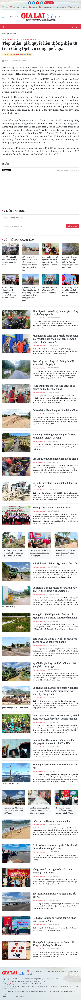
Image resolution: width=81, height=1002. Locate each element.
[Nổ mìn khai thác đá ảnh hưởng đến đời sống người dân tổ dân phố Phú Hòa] (16, 748)
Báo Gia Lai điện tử (40, 17)
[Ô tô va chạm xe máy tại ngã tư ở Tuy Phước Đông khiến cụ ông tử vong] (16, 853)
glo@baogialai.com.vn (14, 984)
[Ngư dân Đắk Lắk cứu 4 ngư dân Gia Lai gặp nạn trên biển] (10, 249)
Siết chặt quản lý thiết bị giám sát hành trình (56, 563)
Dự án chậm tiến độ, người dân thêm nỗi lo (55, 410)
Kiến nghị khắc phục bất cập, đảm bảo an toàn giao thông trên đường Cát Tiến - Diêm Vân (29, 263)
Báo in (25, 7)
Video (6, 7)
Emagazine (62, 7)
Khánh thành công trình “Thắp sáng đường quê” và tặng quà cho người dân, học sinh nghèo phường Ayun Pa (55, 338)
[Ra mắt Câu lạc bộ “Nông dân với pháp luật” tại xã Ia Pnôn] (16, 925)
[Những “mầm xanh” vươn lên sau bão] (16, 515)
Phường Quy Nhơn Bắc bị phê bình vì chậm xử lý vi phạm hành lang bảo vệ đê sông (13, 553)
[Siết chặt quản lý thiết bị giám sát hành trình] (16, 571)
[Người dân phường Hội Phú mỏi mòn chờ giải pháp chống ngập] (16, 671)
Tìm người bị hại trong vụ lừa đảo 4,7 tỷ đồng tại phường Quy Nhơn (53, 944)
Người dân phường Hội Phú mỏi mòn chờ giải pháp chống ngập (54, 665)
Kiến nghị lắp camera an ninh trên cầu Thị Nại (55, 766)
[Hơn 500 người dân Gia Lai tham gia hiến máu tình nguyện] (39, 540)
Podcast (34, 7)
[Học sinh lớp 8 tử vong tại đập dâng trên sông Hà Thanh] (13, 797)
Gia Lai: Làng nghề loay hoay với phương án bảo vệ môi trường (40, 810)
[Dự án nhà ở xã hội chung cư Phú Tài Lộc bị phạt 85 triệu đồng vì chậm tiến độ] (16, 595)
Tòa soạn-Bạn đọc (9, 33)
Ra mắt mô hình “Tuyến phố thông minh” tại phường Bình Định (64, 810)
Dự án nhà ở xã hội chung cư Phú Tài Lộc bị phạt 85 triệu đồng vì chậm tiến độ (55, 589)
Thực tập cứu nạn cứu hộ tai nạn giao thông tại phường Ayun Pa (55, 313)
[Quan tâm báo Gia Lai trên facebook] (29, 2)
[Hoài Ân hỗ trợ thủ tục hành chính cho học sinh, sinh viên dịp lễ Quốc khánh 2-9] (50, 249)
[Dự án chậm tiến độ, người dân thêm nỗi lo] (16, 418)
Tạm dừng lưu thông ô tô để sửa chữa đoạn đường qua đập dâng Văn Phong (55, 640)
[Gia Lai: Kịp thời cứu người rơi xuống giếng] (16, 466)
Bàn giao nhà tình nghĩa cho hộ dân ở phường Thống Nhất (52, 871)
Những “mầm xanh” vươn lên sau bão (52, 507)
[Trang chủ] (4, 26)
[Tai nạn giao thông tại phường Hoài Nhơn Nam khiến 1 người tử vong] (16, 442)
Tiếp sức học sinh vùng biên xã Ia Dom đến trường (49, 290)
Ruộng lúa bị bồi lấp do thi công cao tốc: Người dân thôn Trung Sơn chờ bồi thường (55, 616)
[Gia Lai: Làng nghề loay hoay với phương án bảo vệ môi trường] (39, 797)
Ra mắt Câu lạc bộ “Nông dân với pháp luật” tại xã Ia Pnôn (54, 919)
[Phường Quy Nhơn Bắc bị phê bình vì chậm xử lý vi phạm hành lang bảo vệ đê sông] (13, 540)
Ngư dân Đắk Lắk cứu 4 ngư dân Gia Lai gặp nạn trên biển (9, 261)
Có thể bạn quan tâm (19, 239)
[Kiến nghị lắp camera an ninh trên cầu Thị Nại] (16, 772)
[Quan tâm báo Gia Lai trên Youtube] (37, 2)
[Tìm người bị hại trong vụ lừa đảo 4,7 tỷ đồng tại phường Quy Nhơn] (16, 950)
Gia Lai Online (13, 972)
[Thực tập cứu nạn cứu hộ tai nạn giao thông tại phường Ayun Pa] (16, 319)
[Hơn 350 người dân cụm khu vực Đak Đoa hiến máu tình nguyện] (70, 279)
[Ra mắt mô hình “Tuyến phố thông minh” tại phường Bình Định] (66, 797)
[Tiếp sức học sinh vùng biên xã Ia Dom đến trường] (50, 279)
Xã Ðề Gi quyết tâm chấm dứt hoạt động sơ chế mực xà (55, 485)
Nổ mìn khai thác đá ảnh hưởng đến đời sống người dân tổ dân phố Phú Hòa (53, 742)
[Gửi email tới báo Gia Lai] (41, 2)
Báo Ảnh (16, 7)
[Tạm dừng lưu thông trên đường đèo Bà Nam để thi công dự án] (16, 369)
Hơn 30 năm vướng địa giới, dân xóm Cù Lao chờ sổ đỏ (65, 552)
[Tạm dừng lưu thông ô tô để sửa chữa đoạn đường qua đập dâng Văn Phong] (16, 646)
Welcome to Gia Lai (48, 7)
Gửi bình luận (72, 226)
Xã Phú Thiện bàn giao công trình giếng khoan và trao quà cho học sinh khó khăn (9, 292)
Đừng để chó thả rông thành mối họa (52, 821)
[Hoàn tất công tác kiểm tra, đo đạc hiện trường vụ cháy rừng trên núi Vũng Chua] (70, 249)
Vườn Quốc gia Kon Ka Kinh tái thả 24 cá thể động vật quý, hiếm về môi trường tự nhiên (56, 717)
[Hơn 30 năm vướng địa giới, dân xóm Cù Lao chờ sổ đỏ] (66, 540)
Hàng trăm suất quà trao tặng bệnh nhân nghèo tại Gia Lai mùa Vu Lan (54, 387)
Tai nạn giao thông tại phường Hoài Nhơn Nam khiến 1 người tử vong (54, 436)
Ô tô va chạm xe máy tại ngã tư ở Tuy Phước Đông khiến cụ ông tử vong (55, 847)
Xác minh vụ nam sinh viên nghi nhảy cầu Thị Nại (54, 895)
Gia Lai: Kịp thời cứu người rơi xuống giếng (55, 458)
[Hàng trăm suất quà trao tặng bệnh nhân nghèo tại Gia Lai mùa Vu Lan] (16, 393)
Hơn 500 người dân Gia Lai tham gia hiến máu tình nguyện (40, 552)
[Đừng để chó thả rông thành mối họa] (16, 829)
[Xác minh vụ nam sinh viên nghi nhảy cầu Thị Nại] (16, 901)
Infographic (74, 7)
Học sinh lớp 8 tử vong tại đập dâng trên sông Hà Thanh (13, 810)
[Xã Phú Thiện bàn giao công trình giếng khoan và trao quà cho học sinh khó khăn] (10, 279)
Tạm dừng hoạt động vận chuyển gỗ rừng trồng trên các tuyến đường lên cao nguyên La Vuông (30, 293)
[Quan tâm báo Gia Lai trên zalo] (33, 2)
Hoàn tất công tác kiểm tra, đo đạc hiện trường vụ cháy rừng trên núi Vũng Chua (70, 262)
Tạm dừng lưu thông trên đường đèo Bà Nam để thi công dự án (53, 363)
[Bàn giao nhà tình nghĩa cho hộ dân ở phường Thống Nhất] (16, 877)
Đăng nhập (49, 3)
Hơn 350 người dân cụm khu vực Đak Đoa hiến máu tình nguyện (70, 291)
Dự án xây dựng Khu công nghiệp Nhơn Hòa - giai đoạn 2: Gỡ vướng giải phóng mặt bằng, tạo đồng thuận (55, 691)
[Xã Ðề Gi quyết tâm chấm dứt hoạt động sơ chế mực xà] (16, 491)
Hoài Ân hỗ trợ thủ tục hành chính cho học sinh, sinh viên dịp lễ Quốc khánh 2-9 (50, 262)
